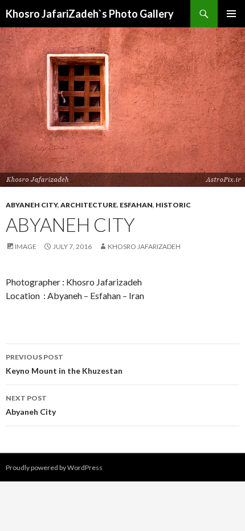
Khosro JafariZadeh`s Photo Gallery (90, 13)
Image (25, 246)
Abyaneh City (31, 405)
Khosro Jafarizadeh (144, 246)
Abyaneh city (32, 205)
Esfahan (136, 205)
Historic (173, 205)
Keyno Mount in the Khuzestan (64, 364)
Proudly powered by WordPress (54, 467)
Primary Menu (231, 13)
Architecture (88, 205)
